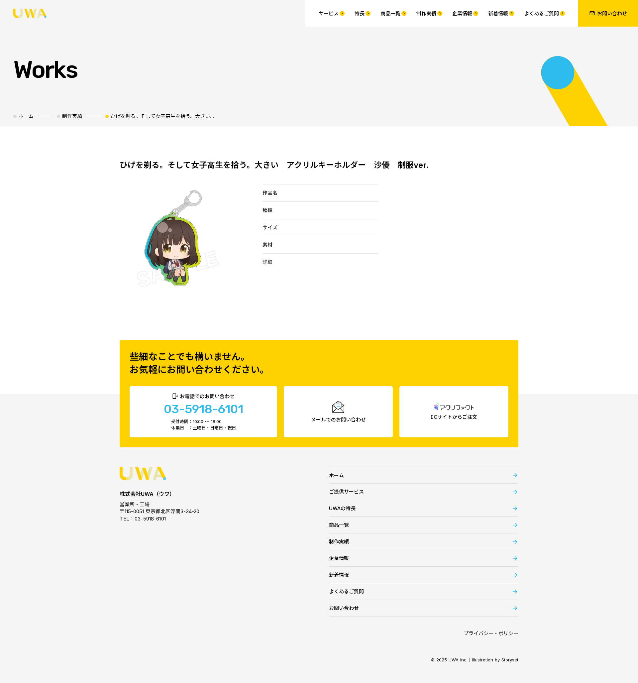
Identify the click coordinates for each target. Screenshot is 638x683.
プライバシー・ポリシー (491, 633)
